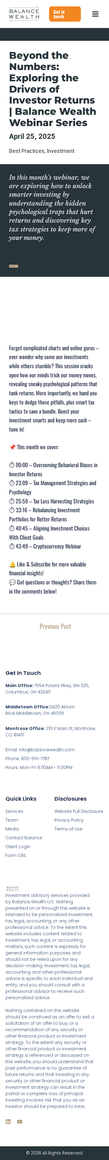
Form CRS (15, 855)
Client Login (17, 847)
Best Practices (27, 151)
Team (11, 820)
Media (12, 829)
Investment (60, 151)
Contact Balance (23, 838)
